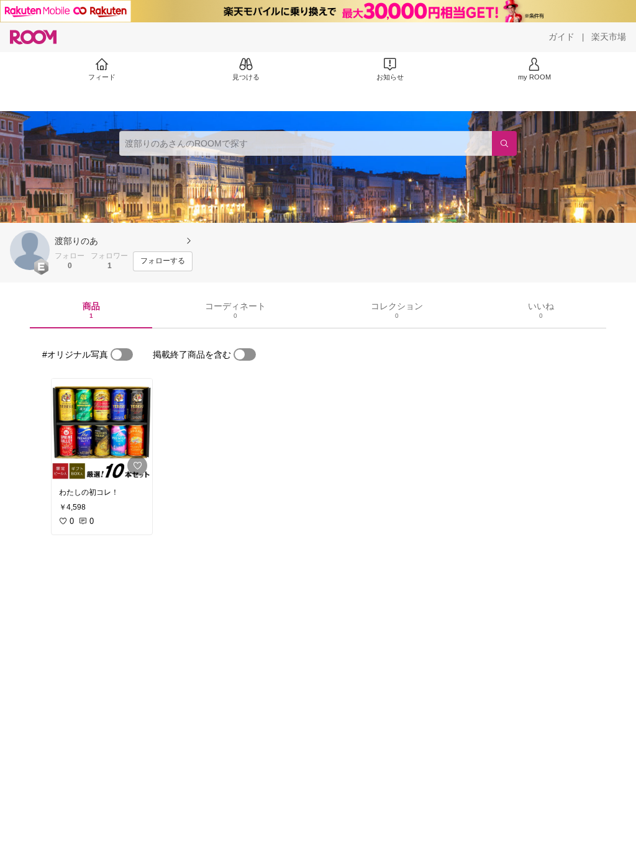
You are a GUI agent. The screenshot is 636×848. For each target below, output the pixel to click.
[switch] (122, 354)
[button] (30, 250)
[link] (102, 429)
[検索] (504, 143)
